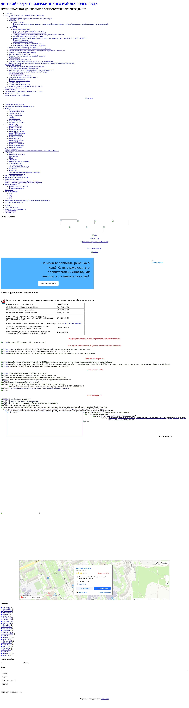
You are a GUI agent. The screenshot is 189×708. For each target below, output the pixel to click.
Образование (13, 27)
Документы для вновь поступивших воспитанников (26, 66)
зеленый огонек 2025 (12, 93)
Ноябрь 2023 (7, 630)
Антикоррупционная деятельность (16, 177)
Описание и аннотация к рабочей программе (28, 36)
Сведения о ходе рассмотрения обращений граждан (22, 181)
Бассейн (11, 117)
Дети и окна (13, 170)
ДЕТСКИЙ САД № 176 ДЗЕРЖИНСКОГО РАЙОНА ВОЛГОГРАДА (49, 4)
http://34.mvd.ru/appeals (73, 323)
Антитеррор (13, 159)
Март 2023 (6, 639)
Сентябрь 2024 (8, 621)
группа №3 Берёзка (15, 129)
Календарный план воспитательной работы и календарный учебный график (38, 35)
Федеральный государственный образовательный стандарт (28, 72)
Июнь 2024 (7, 625)
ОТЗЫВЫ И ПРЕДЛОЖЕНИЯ (15, 209)
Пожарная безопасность (17, 154)
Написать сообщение (48, 283)
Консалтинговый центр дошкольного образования (26, 86)
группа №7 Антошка (16, 136)
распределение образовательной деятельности (28, 31)
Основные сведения (15, 17)
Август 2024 (7, 623)
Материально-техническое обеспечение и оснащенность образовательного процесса (37, 50)
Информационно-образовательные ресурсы (19, 106)
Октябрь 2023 (7, 632)
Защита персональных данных (15, 104)
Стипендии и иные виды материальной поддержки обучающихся (31, 61)
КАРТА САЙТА (10, 213)
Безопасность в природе (17, 174)
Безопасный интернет (16, 163)
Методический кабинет (16, 112)
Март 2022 (6, 655)
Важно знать (13, 168)
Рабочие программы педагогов (23, 42)
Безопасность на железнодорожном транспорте (24, 172)
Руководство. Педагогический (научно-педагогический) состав (30, 49)
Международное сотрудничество (20, 59)
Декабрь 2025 (7, 611)
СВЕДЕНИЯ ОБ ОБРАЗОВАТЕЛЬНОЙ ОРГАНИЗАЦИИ (24, 15)
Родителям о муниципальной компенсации (23, 68)
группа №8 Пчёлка (15, 138)
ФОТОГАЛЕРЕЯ (10, 211)
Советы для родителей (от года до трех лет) (23, 77)
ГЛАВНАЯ (8, 13)
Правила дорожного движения (19, 161)
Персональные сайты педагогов (15, 88)
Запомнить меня (7, 680)
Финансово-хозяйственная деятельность (22, 52)
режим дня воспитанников (22, 29)
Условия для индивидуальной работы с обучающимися (23, 183)
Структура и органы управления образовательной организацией (30, 19)
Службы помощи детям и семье (19, 84)
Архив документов (11, 191)
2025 (10, 199)
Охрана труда (13, 156)
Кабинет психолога (15, 115)
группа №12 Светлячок (16, 145)
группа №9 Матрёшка (16, 140)
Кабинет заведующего (16, 110)
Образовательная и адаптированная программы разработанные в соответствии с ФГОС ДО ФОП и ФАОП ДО (50, 38)
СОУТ (15, 26)
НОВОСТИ (9, 205)
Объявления (9, 190)
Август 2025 (7, 612)
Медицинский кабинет (16, 122)
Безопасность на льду (16, 165)
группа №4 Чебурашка (16, 131)
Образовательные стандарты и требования (23, 47)
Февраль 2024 (7, 628)
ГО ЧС (11, 158)
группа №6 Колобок (15, 135)
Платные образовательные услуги (20, 54)
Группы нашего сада (12, 124)
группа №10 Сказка (15, 142)
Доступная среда (14, 58)
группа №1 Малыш (15, 126)
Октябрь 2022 (7, 644)
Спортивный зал (14, 119)
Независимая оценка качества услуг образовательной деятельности (27, 200)
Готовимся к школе (11, 149)
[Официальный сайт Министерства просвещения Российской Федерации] (94, 238)
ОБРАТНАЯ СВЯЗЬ (11, 207)
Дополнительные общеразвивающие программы (29, 45)
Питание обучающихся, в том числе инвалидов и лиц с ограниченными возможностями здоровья (41, 63)
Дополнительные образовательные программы (28, 43)
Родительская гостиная (16, 74)
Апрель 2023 (7, 637)
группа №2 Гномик (15, 128)
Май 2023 (6, 635)
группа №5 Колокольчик (17, 133)
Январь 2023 (7, 643)
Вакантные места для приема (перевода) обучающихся (27, 56)
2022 (10, 193)
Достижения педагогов (16, 188)
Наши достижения (11, 184)
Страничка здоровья (15, 82)
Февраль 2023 (7, 641)
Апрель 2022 (7, 653)
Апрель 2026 (7, 609)
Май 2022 (6, 651)
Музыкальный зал (15, 120)
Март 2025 (6, 616)
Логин (4, 673)
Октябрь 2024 (7, 620)
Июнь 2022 (7, 650)
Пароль (4, 677)
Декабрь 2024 (7, 618)
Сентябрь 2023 (8, 634)
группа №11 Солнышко (16, 143)
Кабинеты (8, 108)
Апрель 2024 (7, 627)
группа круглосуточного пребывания (17, 95)
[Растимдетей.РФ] (94, 252)
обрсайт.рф (105, 699)
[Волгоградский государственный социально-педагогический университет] (94, 248)
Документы (12, 20)
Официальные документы (13, 179)
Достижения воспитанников (18, 186)
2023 (10, 195)
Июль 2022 (7, 648)
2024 (10, 197)
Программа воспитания (20, 40)
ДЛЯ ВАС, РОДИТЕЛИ (13, 65)
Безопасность (9, 152)
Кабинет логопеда (15, 113)
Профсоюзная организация (14, 175)
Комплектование (18, 22)
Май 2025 (6, 614)
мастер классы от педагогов (22, 75)
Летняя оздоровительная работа (19, 81)
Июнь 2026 (7, 607)
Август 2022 (7, 646)
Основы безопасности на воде (19, 167)
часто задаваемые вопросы (14, 202)
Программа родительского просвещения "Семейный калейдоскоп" (31, 70)
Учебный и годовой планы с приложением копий (29, 33)
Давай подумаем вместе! (17, 79)
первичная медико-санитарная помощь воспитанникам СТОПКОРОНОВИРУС (32, 151)
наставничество (10, 90)
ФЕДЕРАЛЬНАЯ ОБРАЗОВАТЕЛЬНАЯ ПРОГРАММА (23, 91)
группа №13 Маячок (15, 147)
